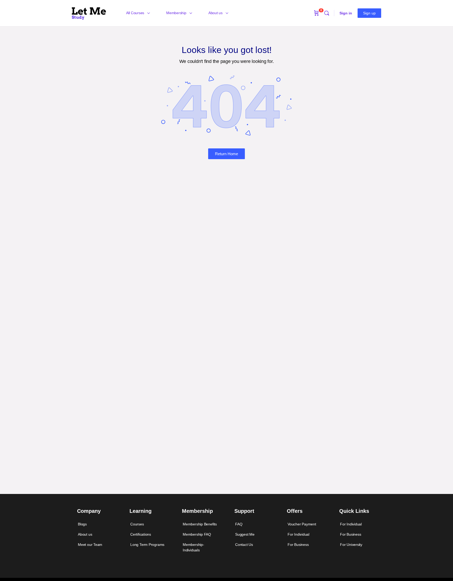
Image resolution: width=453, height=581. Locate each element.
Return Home (226, 154)
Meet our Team (90, 544)
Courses (137, 524)
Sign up (369, 13)
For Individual (298, 534)
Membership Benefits (200, 524)
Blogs (82, 524)
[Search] (326, 13)
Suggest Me (245, 534)
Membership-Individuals (193, 547)
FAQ (238, 524)
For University (351, 544)
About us (85, 534)
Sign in (345, 13)
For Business (298, 544)
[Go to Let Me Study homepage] (89, 12)
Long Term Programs (147, 544)
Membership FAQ (197, 534)
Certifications (140, 534)
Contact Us (244, 544)
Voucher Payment (302, 524)
